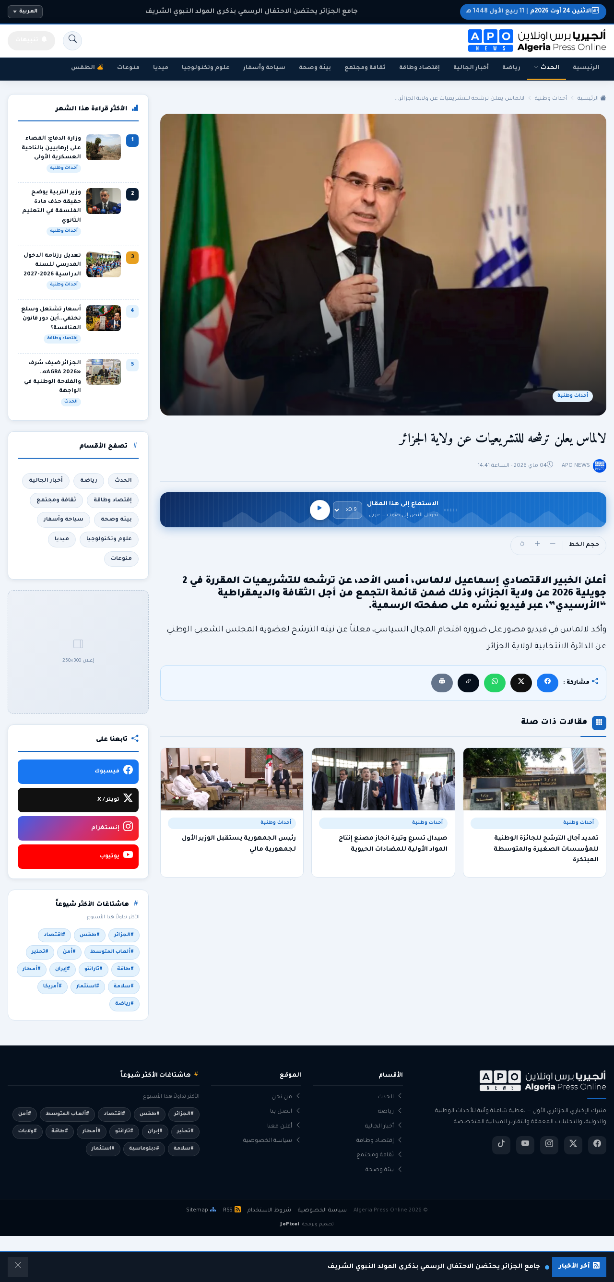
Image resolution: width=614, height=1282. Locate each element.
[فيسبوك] (547, 683)
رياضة (511, 68)
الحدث (550, 68)
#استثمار (87, 986)
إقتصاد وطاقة (419, 68)
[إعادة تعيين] (522, 545)
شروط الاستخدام (269, 1210)
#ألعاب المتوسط (112, 952)
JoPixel (289, 1224)
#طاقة (125, 969)
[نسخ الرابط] (468, 683)
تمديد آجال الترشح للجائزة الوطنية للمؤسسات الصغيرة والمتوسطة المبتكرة (546, 849)
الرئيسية (586, 68)
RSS (228, 1210)
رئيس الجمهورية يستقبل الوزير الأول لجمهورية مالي (239, 844)
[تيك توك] (501, 1145)
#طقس (90, 935)
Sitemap (197, 1210)
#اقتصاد (54, 935)
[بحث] (72, 40)
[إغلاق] (18, 1267)
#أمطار (32, 969)
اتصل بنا (281, 1112)
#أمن (69, 952)
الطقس (83, 68)
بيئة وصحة (315, 68)
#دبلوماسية (144, 1148)
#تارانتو (93, 969)
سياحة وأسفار (264, 68)
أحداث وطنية (551, 99)
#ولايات (27, 1131)
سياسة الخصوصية (267, 1141)
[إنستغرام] (549, 1145)
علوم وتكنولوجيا (206, 68)
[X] (521, 683)
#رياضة (124, 1004)
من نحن (282, 1097)
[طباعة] (442, 683)
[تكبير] (537, 545)
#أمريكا (52, 986)
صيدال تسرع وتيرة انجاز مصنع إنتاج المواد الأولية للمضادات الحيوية (393, 844)
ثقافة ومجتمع (365, 68)
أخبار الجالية (471, 68)
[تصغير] (552, 545)
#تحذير (40, 952)
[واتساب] (495, 683)
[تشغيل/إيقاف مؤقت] (320, 510)
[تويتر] (573, 1145)
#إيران (62, 969)
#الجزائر (124, 935)
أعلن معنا (279, 1127)
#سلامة (124, 986)
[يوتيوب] (525, 1145)
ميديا (160, 68)
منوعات (128, 68)
